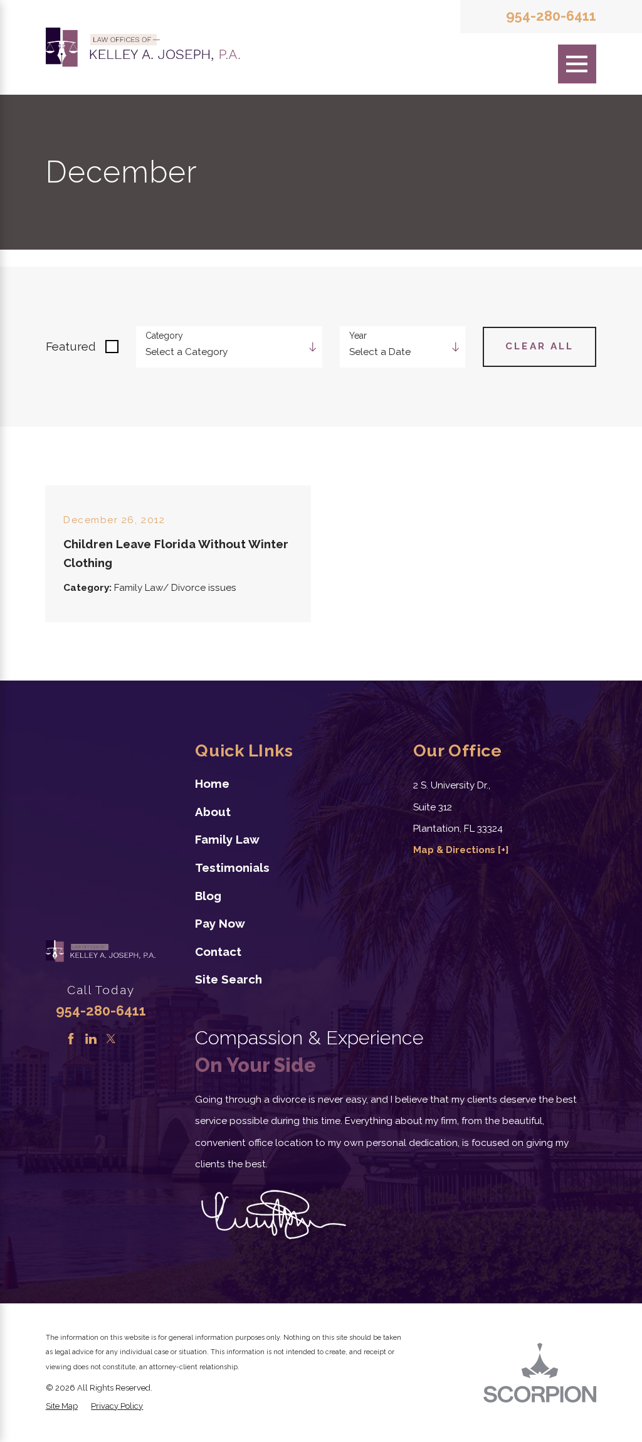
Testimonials (232, 867)
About (213, 812)
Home (212, 783)
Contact (218, 951)
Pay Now (220, 923)
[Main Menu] (577, 64)
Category (164, 336)
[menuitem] (286, 784)
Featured (71, 346)
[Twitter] (111, 1038)
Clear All (539, 346)
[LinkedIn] (91, 1038)
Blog (208, 896)
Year (358, 336)
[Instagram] (130, 1038)
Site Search (228, 979)
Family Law (227, 839)
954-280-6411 (551, 16)
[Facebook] (70, 1038)
